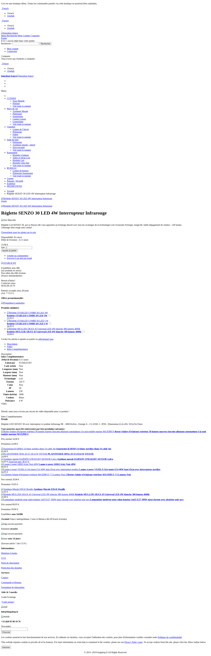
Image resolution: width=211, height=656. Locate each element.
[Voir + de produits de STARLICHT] (8, 263)
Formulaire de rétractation (12, 587)
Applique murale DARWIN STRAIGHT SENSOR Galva (85, 459)
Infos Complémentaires (17, 349)
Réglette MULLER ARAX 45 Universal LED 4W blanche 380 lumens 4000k (44, 331)
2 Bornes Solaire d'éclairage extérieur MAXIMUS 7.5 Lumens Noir (98, 474)
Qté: (3, 247)
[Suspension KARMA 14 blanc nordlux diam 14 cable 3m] (28, 449)
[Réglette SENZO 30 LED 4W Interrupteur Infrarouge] (26, 206)
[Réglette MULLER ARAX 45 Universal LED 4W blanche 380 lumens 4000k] (43, 329)
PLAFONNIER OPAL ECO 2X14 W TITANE (71, 454)
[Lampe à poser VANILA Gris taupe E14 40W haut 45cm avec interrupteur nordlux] (40, 469)
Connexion (12, 51)
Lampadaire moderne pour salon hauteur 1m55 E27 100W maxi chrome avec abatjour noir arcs (137, 499)
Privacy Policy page (133, 642)
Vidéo (9, 346)
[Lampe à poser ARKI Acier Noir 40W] (20, 464)
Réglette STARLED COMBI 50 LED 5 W (27, 323)
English (10, 16)
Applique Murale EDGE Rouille (49, 489)
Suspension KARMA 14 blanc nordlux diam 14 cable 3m (83, 449)
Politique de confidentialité (170, 637)
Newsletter (6, 626)
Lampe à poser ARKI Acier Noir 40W (57, 464)
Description (12, 344)
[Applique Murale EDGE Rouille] (17, 489)
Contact (4, 577)
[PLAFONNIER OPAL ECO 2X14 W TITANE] (24, 454)
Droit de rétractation (10, 563)
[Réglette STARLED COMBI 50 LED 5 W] (27, 321)
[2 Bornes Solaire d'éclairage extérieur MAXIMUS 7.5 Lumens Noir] (33, 474)
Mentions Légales (9, 553)
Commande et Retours (11, 582)
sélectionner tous (45, 339)
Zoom (4, 201)
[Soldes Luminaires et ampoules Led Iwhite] (13, 303)
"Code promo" (7, 602)
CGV (3, 558)
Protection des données (11, 568)
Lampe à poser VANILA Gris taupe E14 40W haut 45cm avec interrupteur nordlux (119, 469)
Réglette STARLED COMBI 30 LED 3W (27, 315)
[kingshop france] (9, 33)
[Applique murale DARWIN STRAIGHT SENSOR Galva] (29, 459)
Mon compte (12, 48)
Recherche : (6, 43)
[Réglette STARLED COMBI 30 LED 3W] (27, 312)
